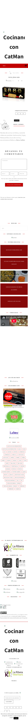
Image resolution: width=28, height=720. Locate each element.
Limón (7, 463)
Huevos (9, 460)
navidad (23, 466)
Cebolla (14, 454)
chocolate (21, 454)
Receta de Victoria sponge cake (14, 249)
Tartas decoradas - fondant (10, 486)
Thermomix (22, 486)
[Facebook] (16, 114)
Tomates (18, 488)
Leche (20, 460)
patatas (14, 468)
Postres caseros (6, 471)
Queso (24, 471)
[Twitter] (19, 114)
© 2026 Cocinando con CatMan (11, 692)
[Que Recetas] (7, 592)
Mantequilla (7, 466)
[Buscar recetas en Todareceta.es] (5, 605)
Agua (19, 449)
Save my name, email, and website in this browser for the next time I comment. (14, 179)
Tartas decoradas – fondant (14, 483)
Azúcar (9, 451)
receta (5, 474)
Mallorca (13, 463)
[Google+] (22, 114)
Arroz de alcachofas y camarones (14, 275)
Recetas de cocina (19, 474)
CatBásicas (21, 451)
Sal (18, 480)
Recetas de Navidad (19, 477)
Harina (12, 457)
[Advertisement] (14, 15)
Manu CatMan (16, 73)
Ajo (4, 451)
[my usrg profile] (20, 592)
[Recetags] (7, 589)
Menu (4, 65)
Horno (23, 457)
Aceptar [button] (16, 718)
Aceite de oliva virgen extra (14, 446)
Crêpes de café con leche (14, 301)
